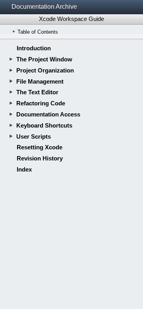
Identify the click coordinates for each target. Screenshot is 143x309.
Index (24, 169)
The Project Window (44, 59)
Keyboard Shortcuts (44, 125)
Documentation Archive (44, 6)
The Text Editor (37, 92)
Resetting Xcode (39, 147)
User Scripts (33, 136)
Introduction (34, 48)
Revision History (40, 158)
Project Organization (45, 70)
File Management (40, 81)
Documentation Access (48, 114)
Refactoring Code (40, 103)
